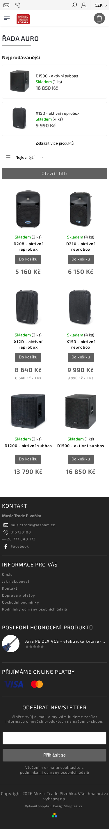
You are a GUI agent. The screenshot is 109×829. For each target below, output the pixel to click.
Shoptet (44, 806)
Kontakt (9, 588)
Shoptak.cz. (74, 806)
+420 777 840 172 (18, 539)
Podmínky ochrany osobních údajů (34, 609)
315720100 (21, 532)
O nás (7, 574)
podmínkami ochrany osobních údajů (54, 772)
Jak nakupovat (16, 581)
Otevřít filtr (55, 173)
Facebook (20, 546)
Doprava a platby (18, 595)
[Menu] (6, 17)
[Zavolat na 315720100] (19, 5)
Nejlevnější (25, 158)
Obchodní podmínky (20, 602)
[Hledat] (74, 5)
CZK (99, 5)
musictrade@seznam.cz (33, 524)
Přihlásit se (54, 755)
